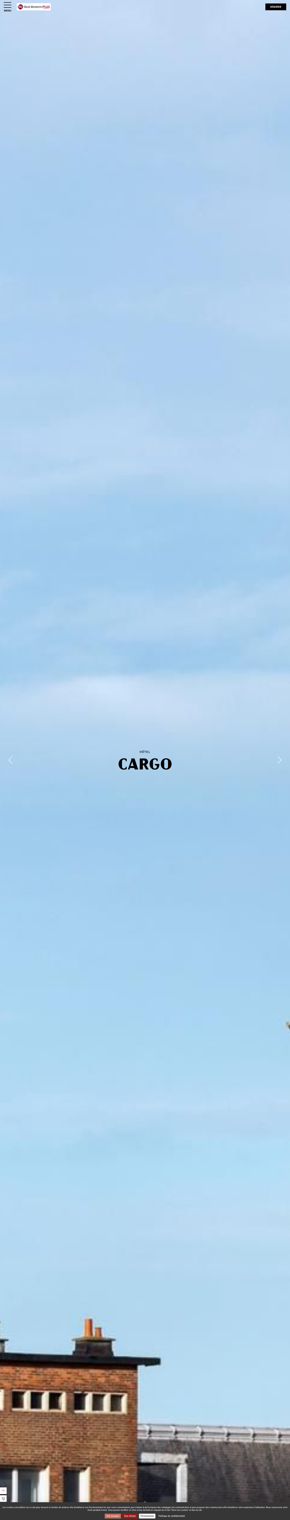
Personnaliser (147, 1516)
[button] (10, 760)
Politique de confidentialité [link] (171, 1516)
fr (3, 1490)
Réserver (275, 6)
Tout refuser (130, 1516)
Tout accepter (112, 1516)
